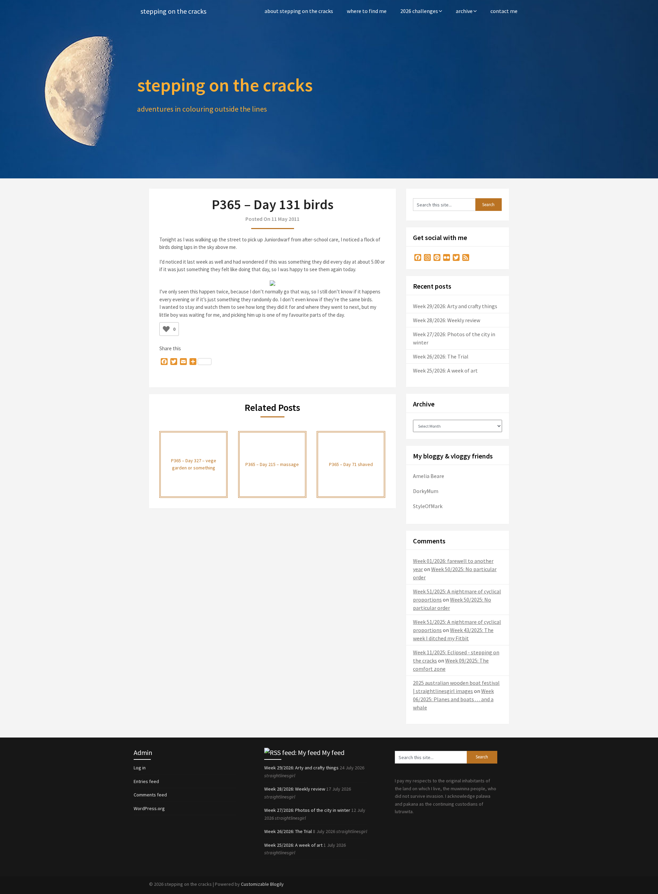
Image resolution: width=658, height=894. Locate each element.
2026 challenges (419, 11)
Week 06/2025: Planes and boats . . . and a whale (453, 699)
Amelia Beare (428, 476)
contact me (503, 11)
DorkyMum (425, 491)
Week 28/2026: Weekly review (446, 320)
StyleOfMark (427, 506)
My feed (333, 752)
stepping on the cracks (173, 11)
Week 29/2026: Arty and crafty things (455, 306)
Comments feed (150, 795)
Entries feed (146, 781)
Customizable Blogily (262, 884)
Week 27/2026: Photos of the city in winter (307, 810)
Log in (140, 768)
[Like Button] (166, 329)
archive (464, 11)
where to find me (367, 11)
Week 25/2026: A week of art (445, 370)
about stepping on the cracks (299, 11)
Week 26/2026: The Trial (440, 356)
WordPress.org (149, 808)
